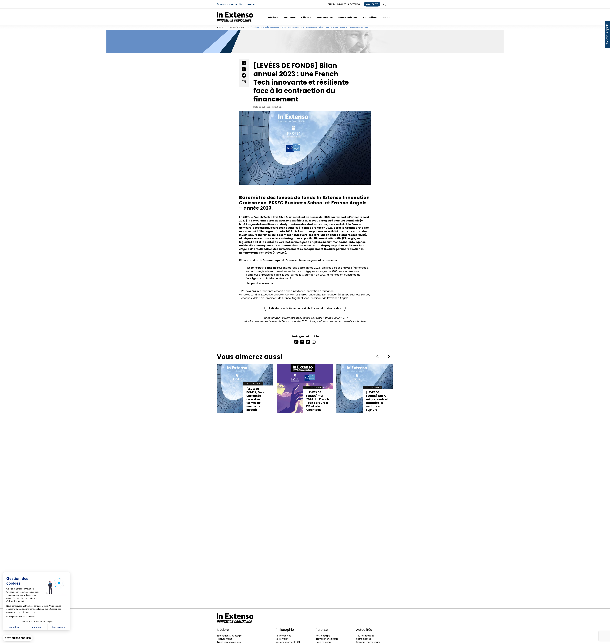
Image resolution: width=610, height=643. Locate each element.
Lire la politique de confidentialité (20, 617)
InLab (386, 17)
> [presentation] (377, 356)
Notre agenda (363, 638)
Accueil (220, 27)
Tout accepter (59, 627)
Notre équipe (323, 635)
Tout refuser (14, 627)
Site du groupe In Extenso (344, 4)
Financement (224, 638)
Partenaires (325, 17)
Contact (372, 4)
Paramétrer (36, 627)
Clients (306, 17)
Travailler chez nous (327, 638)
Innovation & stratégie (229, 635)
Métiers (273, 17)
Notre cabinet (347, 17)
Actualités (370, 17)
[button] (18, 638)
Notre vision (282, 638)
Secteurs (289, 17)
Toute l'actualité (237, 27)
